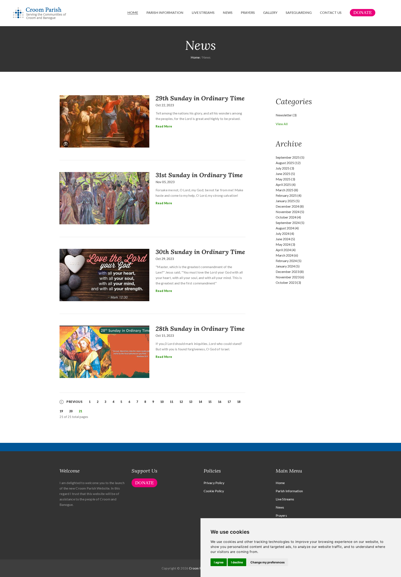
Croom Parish (199, 568)
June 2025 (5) (285, 174)
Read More (164, 126)
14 (200, 402)
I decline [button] (237, 562)
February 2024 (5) (288, 261)
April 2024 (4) (286, 250)
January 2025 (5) (287, 201)
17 (229, 402)
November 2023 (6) (290, 277)
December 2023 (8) (290, 272)
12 (181, 402)
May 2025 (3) (285, 179)
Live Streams (203, 12)
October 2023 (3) (288, 282)
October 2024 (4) (288, 217)
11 (171, 402)
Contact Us (330, 12)
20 (70, 411)
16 (219, 402)
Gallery (270, 12)
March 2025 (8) (287, 190)
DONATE (362, 12)
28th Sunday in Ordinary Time (200, 329)
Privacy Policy (214, 483)
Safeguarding (299, 12)
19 (61, 411)
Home (132, 12)
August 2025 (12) (288, 163)
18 (238, 402)
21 (80, 411)
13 (190, 402)
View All (282, 124)
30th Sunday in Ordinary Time (200, 252)
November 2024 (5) (290, 212)
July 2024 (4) (285, 233)
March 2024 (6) (287, 255)
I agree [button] (218, 562)
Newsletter (286, 115)
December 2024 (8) (290, 206)
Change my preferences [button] (267, 562)
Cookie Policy (214, 491)
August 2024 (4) (287, 228)
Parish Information (164, 12)
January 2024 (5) (287, 266)
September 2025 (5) (290, 157)
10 (162, 402)
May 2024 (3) (285, 244)
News (227, 12)
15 (210, 402)
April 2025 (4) (286, 184)
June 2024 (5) (285, 239)
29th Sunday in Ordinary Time (200, 98)
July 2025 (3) (285, 168)
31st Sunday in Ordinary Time (199, 175)
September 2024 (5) (290, 223)
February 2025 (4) (288, 195)
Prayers (248, 12)
